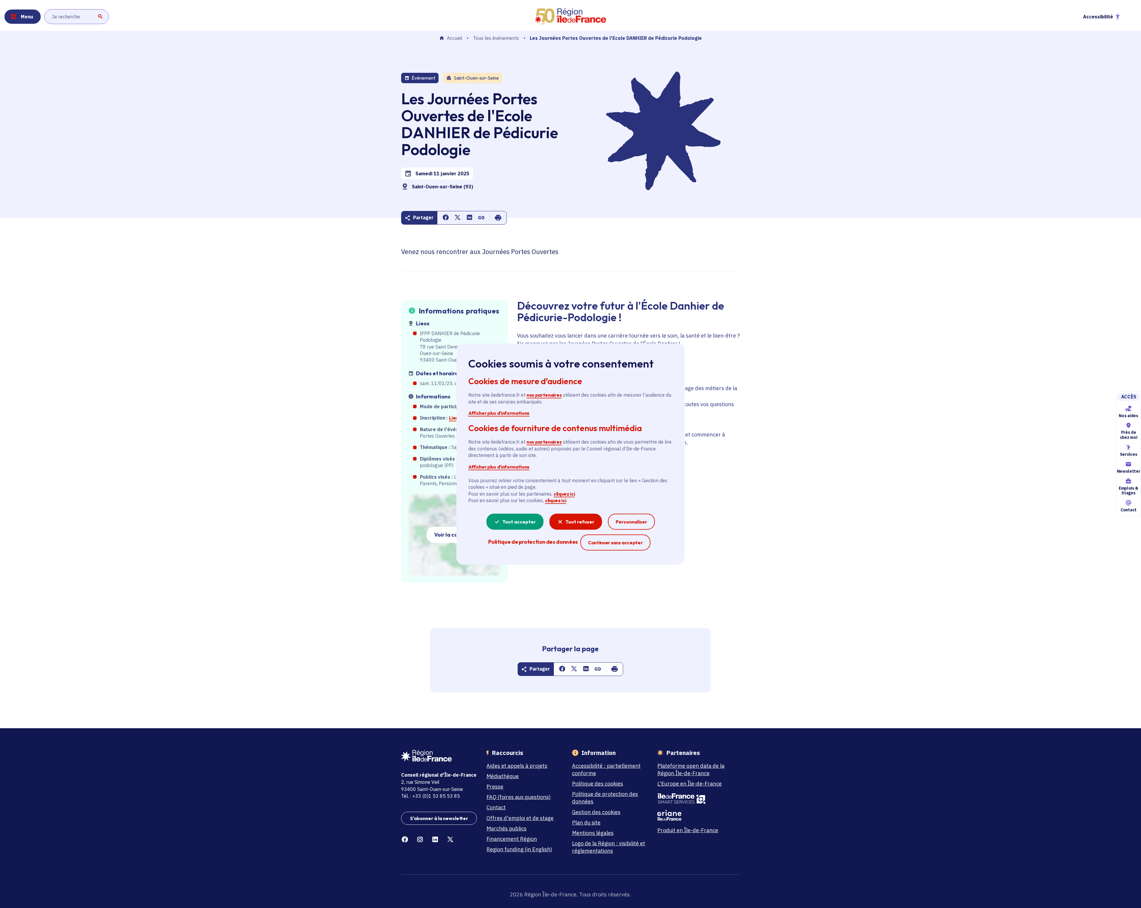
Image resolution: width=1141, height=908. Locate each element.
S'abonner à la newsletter (439, 818)
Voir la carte (450, 534)
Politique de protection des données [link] (533, 541)
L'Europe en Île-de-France (689, 783)
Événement (423, 78)
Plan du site (586, 822)
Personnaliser (631, 521)
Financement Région (511, 839)
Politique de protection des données (605, 798)
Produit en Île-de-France (687, 830)
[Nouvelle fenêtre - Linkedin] (435, 839)
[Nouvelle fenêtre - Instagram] (420, 839)
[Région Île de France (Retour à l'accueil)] (570, 16)
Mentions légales (593, 833)
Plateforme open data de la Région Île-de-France (690, 769)
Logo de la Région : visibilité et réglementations (608, 847)
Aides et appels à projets (516, 765)
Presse (494, 786)
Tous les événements (496, 38)
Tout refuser (579, 521)
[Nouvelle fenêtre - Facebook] (405, 839)
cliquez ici (564, 494)
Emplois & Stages (1128, 490)
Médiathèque (502, 776)
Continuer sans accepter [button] (615, 542)
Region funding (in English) (519, 849)
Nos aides (1128, 415)
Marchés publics (506, 828)
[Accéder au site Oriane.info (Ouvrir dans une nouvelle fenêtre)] (695, 815)
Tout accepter (519, 521)
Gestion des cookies (596, 812)
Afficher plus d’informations (498, 413)
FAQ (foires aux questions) (518, 797)
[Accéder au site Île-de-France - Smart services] (695, 798)
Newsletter (1128, 471)
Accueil (454, 38)
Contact (1128, 510)
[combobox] (76, 16)
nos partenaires (544, 395)
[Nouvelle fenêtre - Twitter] (450, 839)
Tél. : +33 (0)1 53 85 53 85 (430, 796)
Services (1128, 454)
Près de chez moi (1128, 435)
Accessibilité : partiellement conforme (606, 769)
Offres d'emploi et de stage (520, 818)
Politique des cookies (597, 783)
